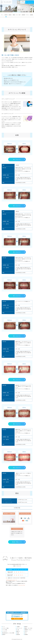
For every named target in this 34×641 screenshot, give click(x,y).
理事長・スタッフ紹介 (28, 628)
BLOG (26, 632)
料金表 (18, 632)
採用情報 (26, 634)
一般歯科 (18, 626)
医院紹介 (26, 626)
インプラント (4, 631)
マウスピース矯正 (5, 628)
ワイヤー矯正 (4, 629)
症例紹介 (3, 634)
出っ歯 (18, 629)
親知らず (18, 631)
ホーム (3, 626)
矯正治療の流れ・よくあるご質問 (8, 632)
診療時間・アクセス (28, 629)
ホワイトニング (19, 628)
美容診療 (18, 634)
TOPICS (26, 631)
